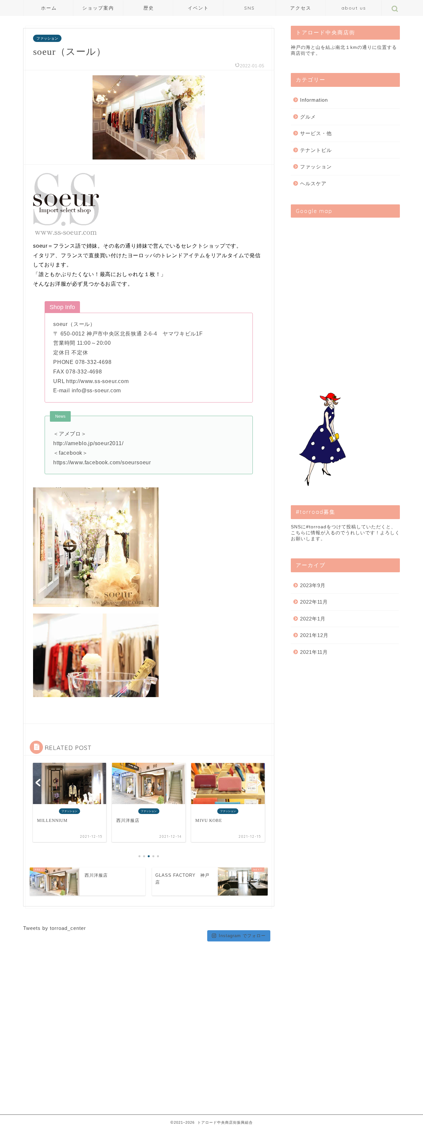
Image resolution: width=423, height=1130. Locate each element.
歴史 (148, 8)
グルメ (308, 117)
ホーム (49, 8)
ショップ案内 (98, 8)
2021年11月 (314, 652)
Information (314, 100)
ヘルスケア (313, 183)
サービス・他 (316, 133)
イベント (198, 8)
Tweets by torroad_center (54, 928)
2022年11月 (314, 602)
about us (353, 8)
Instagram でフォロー (242, 935)
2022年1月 (313, 618)
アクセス (300, 8)
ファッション (47, 38)
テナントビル (316, 150)
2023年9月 (313, 585)
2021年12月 (314, 635)
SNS (249, 8)
